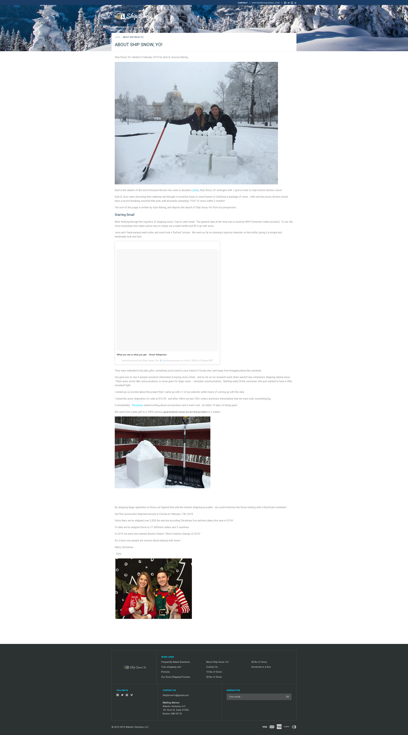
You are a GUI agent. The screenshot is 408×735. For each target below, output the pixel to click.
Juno (195, 190)
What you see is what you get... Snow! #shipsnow (142, 354)
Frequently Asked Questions (175, 662)
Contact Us (212, 667)
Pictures (162, 27)
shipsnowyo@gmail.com (266, 3)
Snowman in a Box (261, 667)
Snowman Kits (123, 27)
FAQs (177, 27)
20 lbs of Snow (214, 677)
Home (117, 37)
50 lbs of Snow (259, 662)
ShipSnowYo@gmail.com (176, 695)
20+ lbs (144, 27)
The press (137, 405)
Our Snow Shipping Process (175, 677)
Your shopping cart (171, 667)
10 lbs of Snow (214, 672)
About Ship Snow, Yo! (217, 662)
